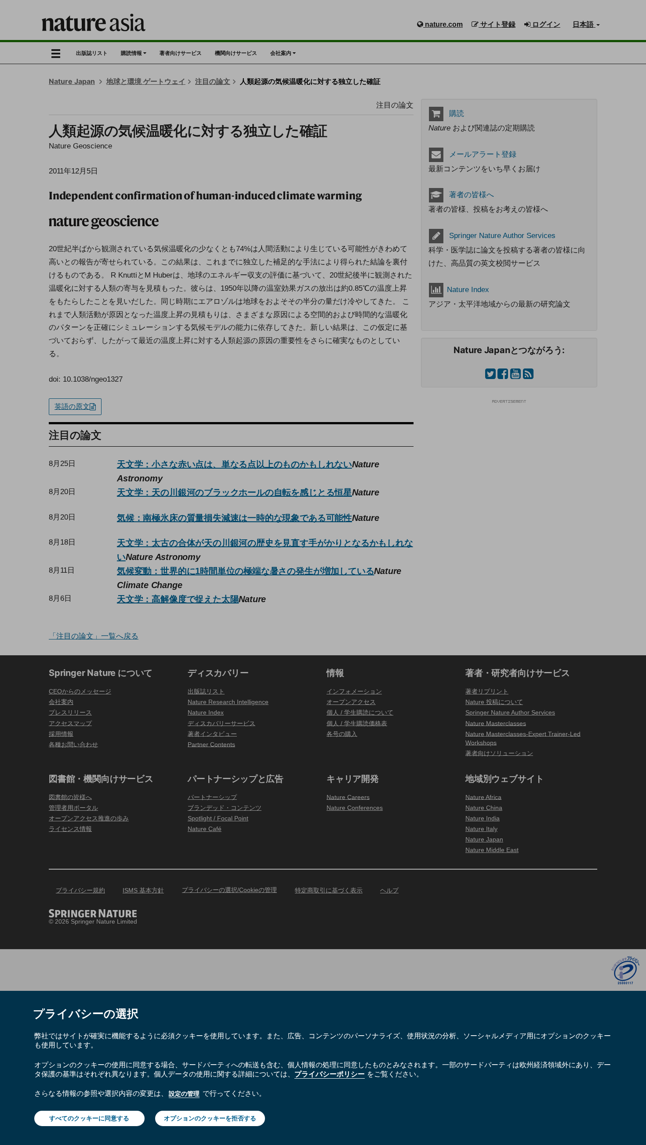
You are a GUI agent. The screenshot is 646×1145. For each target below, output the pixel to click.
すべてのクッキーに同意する (89, 1118)
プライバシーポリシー (329, 1073)
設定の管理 (184, 1093)
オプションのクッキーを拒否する (210, 1118)
